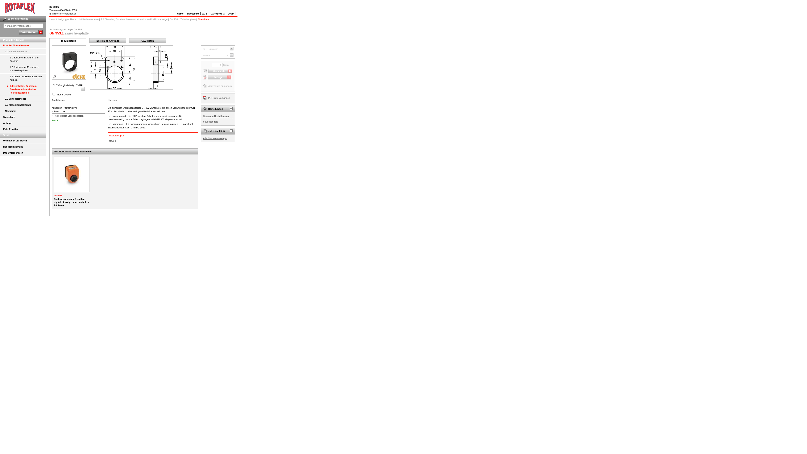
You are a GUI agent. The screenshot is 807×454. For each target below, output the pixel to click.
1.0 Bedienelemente (16, 51)
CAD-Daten (147, 41)
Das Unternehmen (13, 153)
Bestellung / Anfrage (107, 41)
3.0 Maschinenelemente (18, 105)
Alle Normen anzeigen (215, 138)
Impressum (193, 13)
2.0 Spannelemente (15, 99)
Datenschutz (218, 13)
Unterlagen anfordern (15, 140)
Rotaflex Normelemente (16, 45)
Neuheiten (10, 111)
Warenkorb (9, 117)
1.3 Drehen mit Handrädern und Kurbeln (26, 78)
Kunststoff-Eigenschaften (69, 116)
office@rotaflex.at (66, 13)
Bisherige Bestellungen (216, 116)
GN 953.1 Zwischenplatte (183, 19)
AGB (204, 13)
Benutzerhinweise (13, 146)
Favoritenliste (210, 121)
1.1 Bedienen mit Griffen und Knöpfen (24, 59)
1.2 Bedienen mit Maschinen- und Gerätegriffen (24, 69)
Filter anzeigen (63, 94)
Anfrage (7, 123)
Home (180, 13)
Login (231, 13)
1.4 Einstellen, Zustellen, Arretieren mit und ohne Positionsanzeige (23, 89)
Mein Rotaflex (10, 129)
